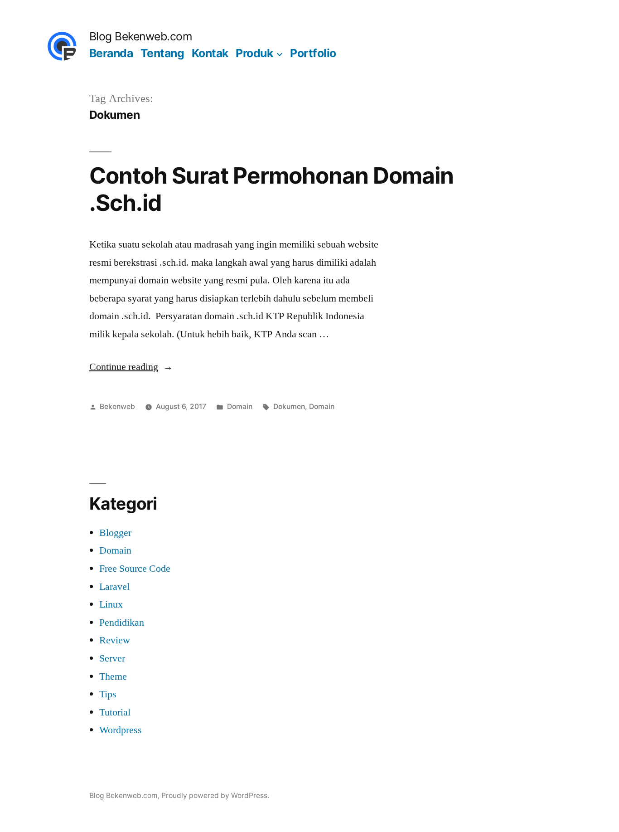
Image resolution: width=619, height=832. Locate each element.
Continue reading (131, 366)
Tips (107, 694)
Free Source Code (134, 568)
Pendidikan (121, 622)
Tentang (162, 53)
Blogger (115, 532)
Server (112, 658)
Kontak (210, 53)
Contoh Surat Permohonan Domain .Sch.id (271, 189)
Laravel (114, 586)
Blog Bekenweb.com (141, 36)
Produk (254, 53)
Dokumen (289, 406)
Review (114, 640)
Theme (113, 676)
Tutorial (115, 712)
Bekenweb (117, 406)
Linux (111, 604)
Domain (239, 406)
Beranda (111, 53)
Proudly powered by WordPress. (215, 795)
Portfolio (313, 53)
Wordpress (120, 730)
